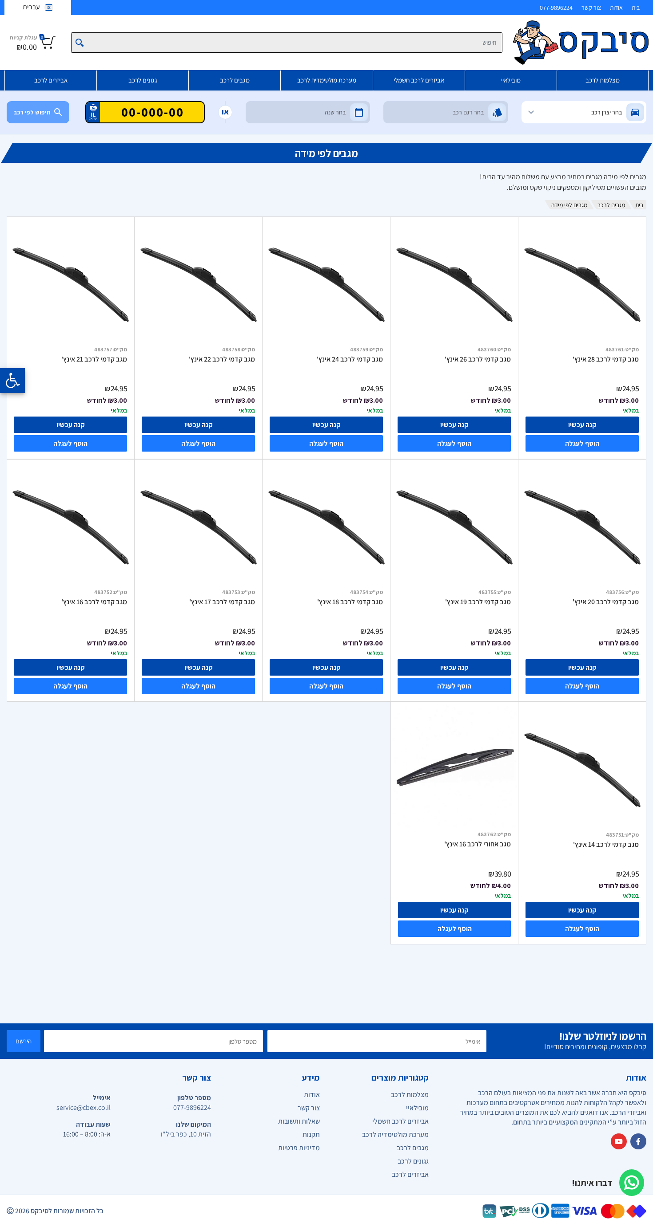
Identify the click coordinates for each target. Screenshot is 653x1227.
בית (636, 7)
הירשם (24, 1041)
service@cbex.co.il (83, 1107)
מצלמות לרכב (602, 80)
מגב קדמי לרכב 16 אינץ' (94, 602)
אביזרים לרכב (51, 80)
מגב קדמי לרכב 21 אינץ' (94, 359)
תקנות (311, 1134)
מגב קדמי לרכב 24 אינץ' (350, 359)
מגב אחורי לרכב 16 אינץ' (477, 844)
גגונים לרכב (142, 80)
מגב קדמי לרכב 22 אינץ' (222, 359)
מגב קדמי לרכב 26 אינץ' (478, 359)
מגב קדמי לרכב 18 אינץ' (350, 602)
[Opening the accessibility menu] (12, 380)
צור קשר (591, 7)
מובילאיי (511, 80)
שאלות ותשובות (299, 1121)
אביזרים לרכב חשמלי (419, 80)
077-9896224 (556, 7)
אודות (616, 7)
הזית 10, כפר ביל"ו (186, 1134)
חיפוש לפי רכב (32, 112)
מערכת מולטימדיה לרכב (326, 80)
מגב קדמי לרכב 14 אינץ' (606, 844)
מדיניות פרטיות (299, 1147)
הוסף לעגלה (582, 443)
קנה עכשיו (582, 424)
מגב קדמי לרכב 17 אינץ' (222, 602)
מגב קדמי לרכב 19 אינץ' (478, 602)
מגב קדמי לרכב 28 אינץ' (606, 359)
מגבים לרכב (235, 80)
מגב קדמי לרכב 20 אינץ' (606, 602)
